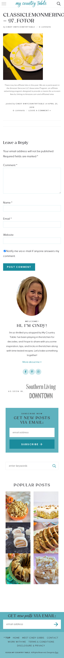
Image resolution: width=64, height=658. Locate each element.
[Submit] (54, 466)
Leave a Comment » (40, 110)
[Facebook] (26, 372)
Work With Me (17, 642)
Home (16, 638)
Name (7, 202)
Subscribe (30, 444)
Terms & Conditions (41, 642)
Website (8, 234)
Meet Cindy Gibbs (33, 638)
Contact (52, 638)
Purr (56, 652)
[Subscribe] (56, 624)
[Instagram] (38, 372)
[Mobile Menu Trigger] (4, 5)
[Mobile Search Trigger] (58, 5)
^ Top (7, 638)
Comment (10, 165)
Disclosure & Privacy (31, 646)
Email (7, 218)
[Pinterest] (32, 372)
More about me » (32, 362)
